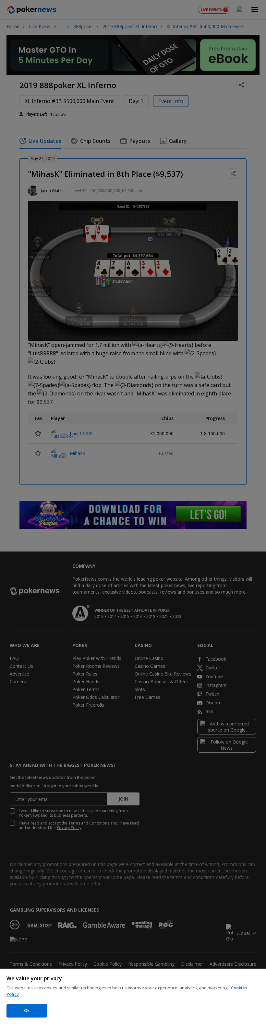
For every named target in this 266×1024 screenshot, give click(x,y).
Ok (27, 1010)
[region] (133, 996)
